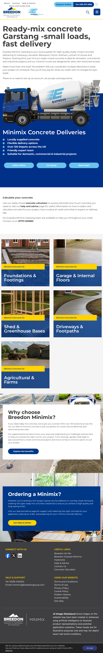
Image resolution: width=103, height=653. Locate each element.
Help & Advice (29, 3)
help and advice (29, 206)
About (7, 3)
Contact (16, 3)
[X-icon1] (13, 555)
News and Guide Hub (19, 6)
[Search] (88, 12)
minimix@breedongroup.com (28, 585)
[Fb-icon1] (7, 555)
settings (8, 650)
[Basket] (96, 4)
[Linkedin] (19, 555)
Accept (90, 648)
